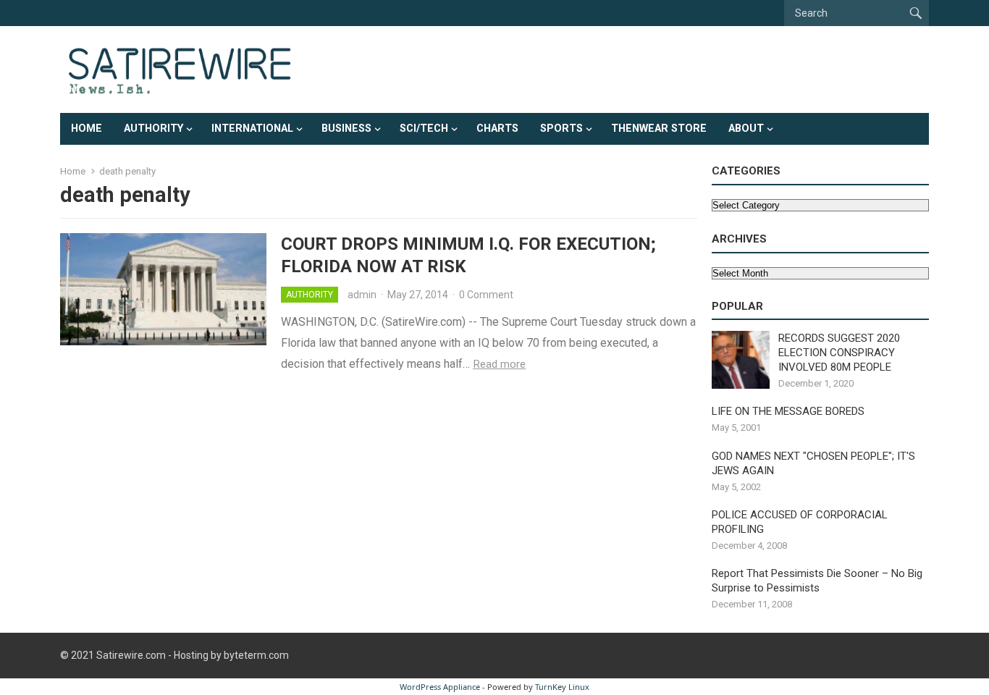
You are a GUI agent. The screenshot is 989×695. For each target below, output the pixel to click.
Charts (497, 128)
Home (86, 128)
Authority (153, 128)
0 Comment (486, 294)
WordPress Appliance (440, 686)
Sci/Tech (424, 128)
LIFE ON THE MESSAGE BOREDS (788, 411)
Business (346, 128)
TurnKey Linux (562, 686)
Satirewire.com (131, 655)
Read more (499, 364)
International (252, 128)
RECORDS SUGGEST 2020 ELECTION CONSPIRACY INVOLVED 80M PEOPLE (839, 353)
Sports (561, 128)
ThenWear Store (659, 128)
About (746, 128)
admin (362, 294)
